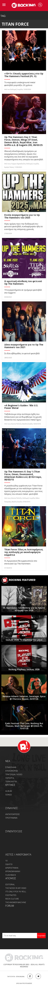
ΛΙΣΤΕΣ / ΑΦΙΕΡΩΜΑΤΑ (18, 854)
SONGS (8, 794)
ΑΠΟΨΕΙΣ (10, 878)
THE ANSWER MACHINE (15, 902)
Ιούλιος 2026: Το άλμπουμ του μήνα (24, 639)
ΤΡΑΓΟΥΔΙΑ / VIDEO (13, 774)
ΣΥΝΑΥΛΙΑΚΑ (10, 767)
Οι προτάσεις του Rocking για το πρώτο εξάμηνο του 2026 (24, 609)
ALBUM (8, 791)
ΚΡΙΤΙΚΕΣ (10, 785)
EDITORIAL (10, 884)
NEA (7, 761)
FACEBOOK (30, 976)
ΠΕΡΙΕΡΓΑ (9, 778)
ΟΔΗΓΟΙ (8, 864)
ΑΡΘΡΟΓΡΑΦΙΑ (11, 868)
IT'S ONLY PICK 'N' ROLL (15, 891)
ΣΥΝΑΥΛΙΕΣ (11, 808)
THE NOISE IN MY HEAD (15, 888)
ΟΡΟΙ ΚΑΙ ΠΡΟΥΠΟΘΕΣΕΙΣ (24, 983)
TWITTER (38, 976)
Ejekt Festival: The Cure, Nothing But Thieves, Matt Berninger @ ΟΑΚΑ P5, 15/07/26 (24, 726)
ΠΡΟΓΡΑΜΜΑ (11, 818)
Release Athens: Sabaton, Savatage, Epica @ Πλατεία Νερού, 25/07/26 (24, 697)
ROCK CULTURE (12, 898)
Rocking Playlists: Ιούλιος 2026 (24, 669)
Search (40, 5)
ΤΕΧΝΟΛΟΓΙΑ (11, 781)
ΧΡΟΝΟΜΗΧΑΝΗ (12, 871)
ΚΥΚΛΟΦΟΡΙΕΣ (11, 771)
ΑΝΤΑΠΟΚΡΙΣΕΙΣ (12, 814)
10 (6, 860)
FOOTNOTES (10, 895)
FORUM (9, 905)
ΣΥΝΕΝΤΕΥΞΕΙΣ (13, 831)
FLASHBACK (10, 875)
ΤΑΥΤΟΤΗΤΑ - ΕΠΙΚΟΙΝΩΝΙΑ (15, 976)
